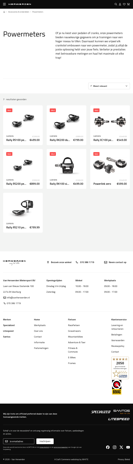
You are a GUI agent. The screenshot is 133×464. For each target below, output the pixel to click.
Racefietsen (74, 325)
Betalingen (116, 334)
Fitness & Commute (73, 349)
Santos (6, 336)
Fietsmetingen (41, 348)
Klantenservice (119, 319)
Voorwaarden (117, 340)
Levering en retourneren (117, 327)
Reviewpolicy (117, 346)
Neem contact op (117, 262)
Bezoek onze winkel (61, 262)
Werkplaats (40, 325)
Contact (38, 336)
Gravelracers (74, 331)
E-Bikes (72, 357)
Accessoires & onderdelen (18, 12)
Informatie (39, 342)
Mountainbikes (75, 336)
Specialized (9, 325)
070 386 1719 (87, 262)
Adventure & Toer (76, 342)
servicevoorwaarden (61, 447)
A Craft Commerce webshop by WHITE (71, 459)
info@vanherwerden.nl (18, 297)
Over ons (38, 331)
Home (37, 319)
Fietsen (72, 319)
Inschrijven (45, 441)
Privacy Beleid (124, 459)
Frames (72, 363)
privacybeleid (44, 447)
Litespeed (8, 331)
